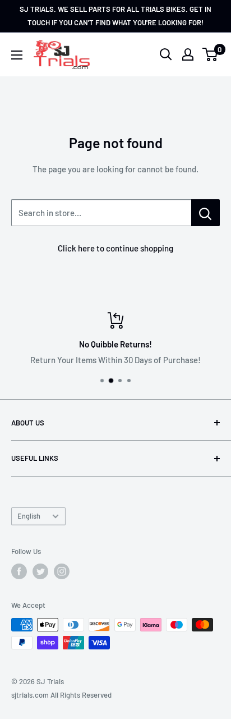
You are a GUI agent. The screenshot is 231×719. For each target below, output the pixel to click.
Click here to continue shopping (115, 248)
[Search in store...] (205, 212)
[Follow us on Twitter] (40, 571)
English (28, 515)
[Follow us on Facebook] (19, 571)
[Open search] (166, 54)
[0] (211, 54)
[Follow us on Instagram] (62, 571)
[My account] (187, 54)
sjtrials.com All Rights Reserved (61, 694)
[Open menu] (16, 55)
